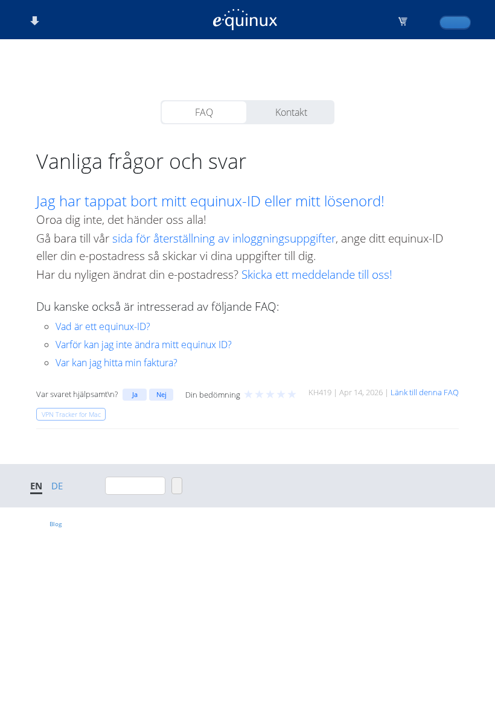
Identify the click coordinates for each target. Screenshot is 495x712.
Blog (56, 524)
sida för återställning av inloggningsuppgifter (224, 238)
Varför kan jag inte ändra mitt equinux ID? (144, 344)
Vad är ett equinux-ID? (103, 326)
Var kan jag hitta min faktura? (116, 362)
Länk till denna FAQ (425, 392)
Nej (161, 394)
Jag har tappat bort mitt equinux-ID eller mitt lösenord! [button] (210, 201)
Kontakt (291, 112)
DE (57, 486)
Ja (135, 394)
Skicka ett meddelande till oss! (316, 274)
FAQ (204, 112)
